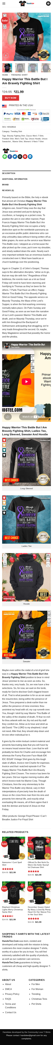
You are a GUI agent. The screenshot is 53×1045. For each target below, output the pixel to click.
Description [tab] (8, 173)
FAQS (8, 999)
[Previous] (6, 37)
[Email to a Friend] (20, 156)
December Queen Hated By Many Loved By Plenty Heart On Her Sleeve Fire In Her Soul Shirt (39, 911)
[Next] (46, 37)
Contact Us (10, 1012)
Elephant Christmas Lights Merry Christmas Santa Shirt (12, 909)
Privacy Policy (12, 994)
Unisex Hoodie (35, 139)
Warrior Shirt (17, 141)
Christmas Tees (39, 999)
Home (5, 75)
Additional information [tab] (14, 179)
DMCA (8, 989)
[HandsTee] (10, 151)
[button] (4, 3)
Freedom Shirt (8, 139)
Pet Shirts (36, 1004)
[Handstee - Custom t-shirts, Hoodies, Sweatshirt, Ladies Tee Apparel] (26, 3)
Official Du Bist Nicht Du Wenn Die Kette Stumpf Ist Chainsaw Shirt (38, 864)
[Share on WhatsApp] (4, 156)
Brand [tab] (5, 185)
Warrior (21, 222)
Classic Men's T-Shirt (34, 136)
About (8, 984)
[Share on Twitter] (15, 156)
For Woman (37, 989)
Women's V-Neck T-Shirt (34, 141)
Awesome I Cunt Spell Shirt (12, 863)
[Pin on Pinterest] (25, 156)
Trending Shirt (19, 75)
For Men (36, 984)
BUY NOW (10, 98)
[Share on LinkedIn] (30, 156)
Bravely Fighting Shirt (16, 136)
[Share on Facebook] (9, 156)
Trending (36, 994)
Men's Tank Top (21, 139)
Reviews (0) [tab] (8, 190)
